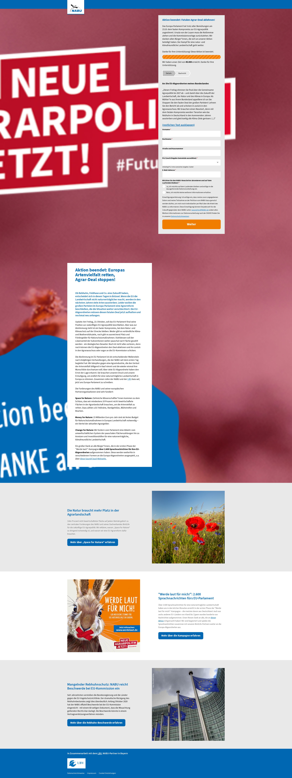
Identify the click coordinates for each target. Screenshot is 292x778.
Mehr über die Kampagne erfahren (180, 635)
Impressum (91, 773)
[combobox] (191, 162)
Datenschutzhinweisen (180, 216)
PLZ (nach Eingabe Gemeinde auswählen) (180, 158)
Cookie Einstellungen (107, 773)
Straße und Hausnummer (172, 148)
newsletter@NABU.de (200, 210)
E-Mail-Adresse (169, 170)
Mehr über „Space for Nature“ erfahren (92, 542)
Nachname (167, 139)
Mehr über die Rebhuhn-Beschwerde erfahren (96, 723)
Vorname (166, 129)
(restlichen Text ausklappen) (178, 125)
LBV (129, 379)
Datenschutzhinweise (75, 773)
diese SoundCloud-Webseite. (93, 458)
